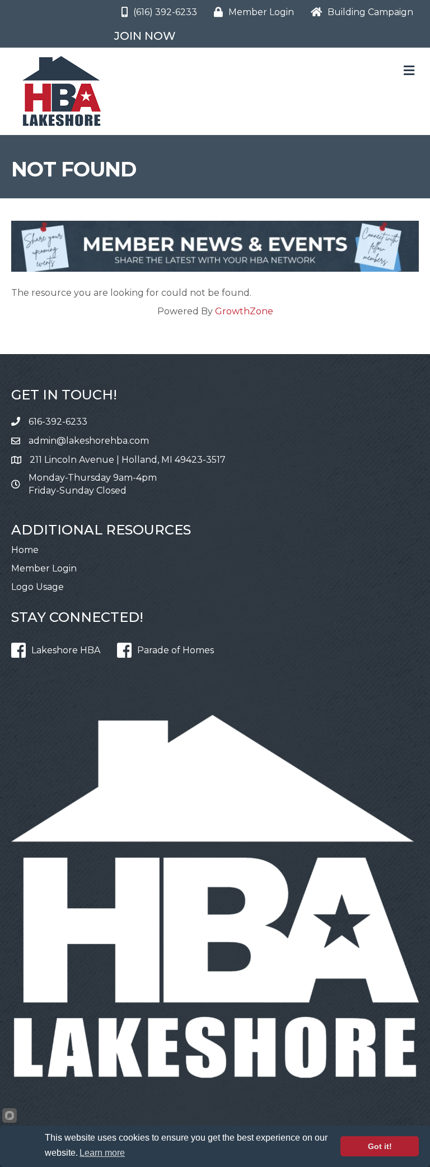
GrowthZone (244, 311)
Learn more (102, 1152)
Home (25, 550)
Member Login (44, 568)
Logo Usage (37, 587)
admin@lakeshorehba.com (89, 440)
